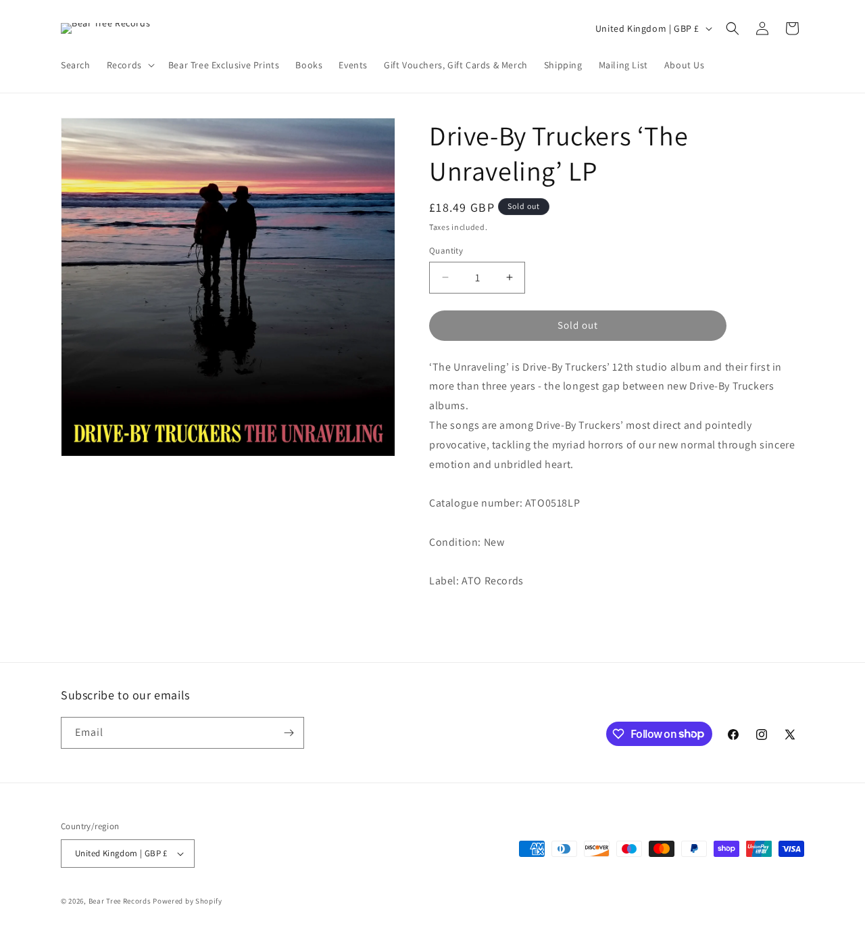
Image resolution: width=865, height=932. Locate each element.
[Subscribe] (288, 733)
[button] (129, 65)
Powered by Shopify (187, 901)
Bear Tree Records (120, 901)
